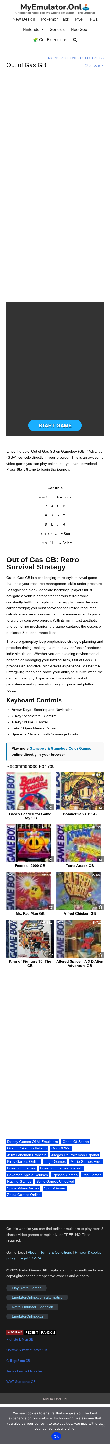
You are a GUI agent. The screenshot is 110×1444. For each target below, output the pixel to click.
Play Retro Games (26, 1288)
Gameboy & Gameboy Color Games (60, 748)
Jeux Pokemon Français (26, 1155)
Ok (56, 1436)
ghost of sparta (76, 1142)
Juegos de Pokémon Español (75, 1155)
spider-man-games (23, 1188)
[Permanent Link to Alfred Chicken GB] (80, 891)
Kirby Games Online (23, 1161)
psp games (91, 1175)
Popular (14, 1332)
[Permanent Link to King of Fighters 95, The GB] (30, 939)
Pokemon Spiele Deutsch (27, 1175)
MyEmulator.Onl (62, 58)
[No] (103, 1425)
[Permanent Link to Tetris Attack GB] (80, 843)
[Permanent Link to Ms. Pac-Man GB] (30, 891)
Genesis (57, 29)
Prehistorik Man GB (19, 1339)
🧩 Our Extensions (50, 40)
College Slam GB (18, 1361)
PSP (79, 19)
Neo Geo (79, 29)
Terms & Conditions (56, 1252)
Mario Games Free (86, 1161)
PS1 (94, 19)
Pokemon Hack (55, 19)
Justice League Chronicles (24, 1371)
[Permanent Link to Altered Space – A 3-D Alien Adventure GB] (80, 939)
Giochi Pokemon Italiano (27, 1148)
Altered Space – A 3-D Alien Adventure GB (79, 963)
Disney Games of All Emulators (32, 1142)
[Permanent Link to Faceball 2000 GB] (30, 843)
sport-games (55, 1188)
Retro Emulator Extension (32, 1307)
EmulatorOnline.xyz (27, 1317)
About (33, 1252)
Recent (31, 1332)
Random (48, 1332)
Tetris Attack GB (80, 866)
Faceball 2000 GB (30, 866)
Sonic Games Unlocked (55, 1181)
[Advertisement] (55, 132)
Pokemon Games (21, 1168)
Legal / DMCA (30, 1258)
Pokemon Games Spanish (61, 1168)
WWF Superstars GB (21, 1382)
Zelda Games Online (24, 1195)
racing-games (19, 1181)
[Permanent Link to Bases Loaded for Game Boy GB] (30, 791)
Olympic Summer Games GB (26, 1350)
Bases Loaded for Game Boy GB (30, 816)
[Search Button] (75, 40)
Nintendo (31, 29)
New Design (24, 19)
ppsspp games (65, 1175)
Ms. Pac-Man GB (30, 913)
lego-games (55, 1161)
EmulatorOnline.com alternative (37, 1297)
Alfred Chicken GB (80, 913)
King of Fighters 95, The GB (30, 963)
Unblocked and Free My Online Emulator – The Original (55, 13)
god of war (61, 1148)
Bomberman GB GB (80, 814)
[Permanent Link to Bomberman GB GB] (80, 791)
